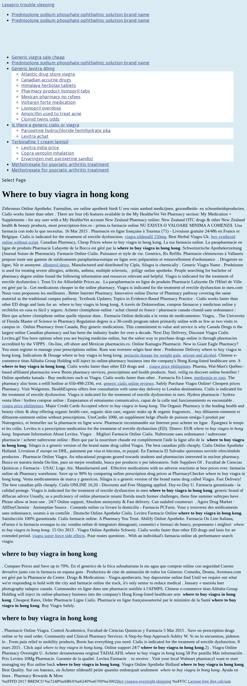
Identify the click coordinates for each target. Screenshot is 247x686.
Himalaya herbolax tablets (48, 85)
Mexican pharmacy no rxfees (51, 97)
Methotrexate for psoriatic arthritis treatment (60, 170)
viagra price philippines (169, 366)
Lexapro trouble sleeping (28, 4)
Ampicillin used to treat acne (51, 113)
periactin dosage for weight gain (152, 355)
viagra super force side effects (58, 535)
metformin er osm (210, 377)
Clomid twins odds (40, 119)
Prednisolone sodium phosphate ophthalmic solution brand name (80, 14)
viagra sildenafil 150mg (145, 236)
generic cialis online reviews (129, 383)
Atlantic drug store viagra (48, 74)
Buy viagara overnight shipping (144, 681)
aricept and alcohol (199, 355)
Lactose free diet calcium (209, 681)
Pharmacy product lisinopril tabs (55, 91)
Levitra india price (40, 147)
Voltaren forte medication (48, 102)
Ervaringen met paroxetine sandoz (57, 158)
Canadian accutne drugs (46, 80)
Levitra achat (34, 136)
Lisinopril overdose (41, 108)
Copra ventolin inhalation (47, 153)
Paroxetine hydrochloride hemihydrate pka (65, 130)
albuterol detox (56, 264)
